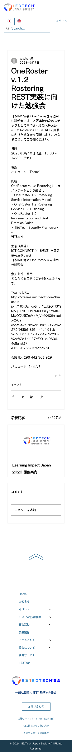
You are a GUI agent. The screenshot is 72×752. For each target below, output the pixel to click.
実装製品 (24, 632)
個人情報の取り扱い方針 (36, 726)
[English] (19, 21)
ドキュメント (27, 640)
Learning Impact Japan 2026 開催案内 (31, 468)
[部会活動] (50, 625)
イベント (16, 384)
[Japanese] (10, 21)
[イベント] (50, 609)
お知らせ (24, 601)
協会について (27, 647)
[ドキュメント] (50, 640)
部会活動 (24, 624)
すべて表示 (54, 417)
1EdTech (24, 663)
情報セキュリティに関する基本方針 (36, 718)
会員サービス (27, 655)
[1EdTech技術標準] (50, 617)
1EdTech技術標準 (30, 617)
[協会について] (50, 648)
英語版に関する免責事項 (36, 733)
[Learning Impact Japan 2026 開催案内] (36, 441)
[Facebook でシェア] (13, 397)
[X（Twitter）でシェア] (22, 397)
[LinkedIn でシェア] (32, 397)
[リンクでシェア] (41, 397)
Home (22, 594)
